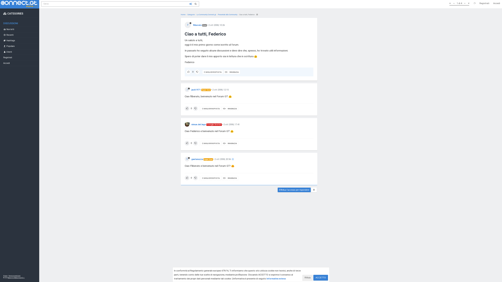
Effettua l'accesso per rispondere (294, 190)
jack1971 (196, 89)
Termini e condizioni (14, 276)
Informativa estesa (276, 278)
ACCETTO (321, 278)
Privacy (5, 276)
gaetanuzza (197, 159)
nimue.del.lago (198, 124)
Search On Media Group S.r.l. (16, 277)
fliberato (197, 25)
